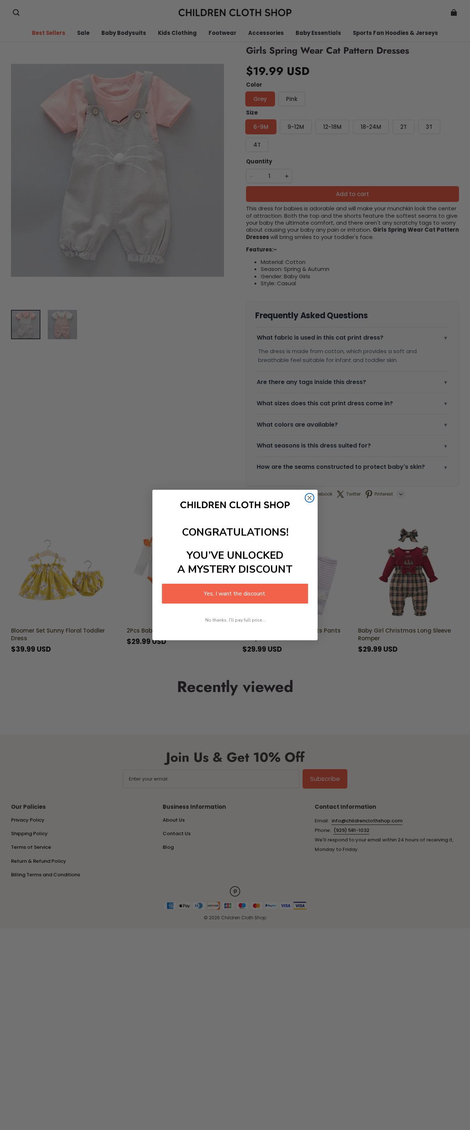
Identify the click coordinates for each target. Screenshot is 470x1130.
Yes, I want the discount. (235, 594)
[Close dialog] (309, 497)
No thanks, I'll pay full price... (235, 620)
